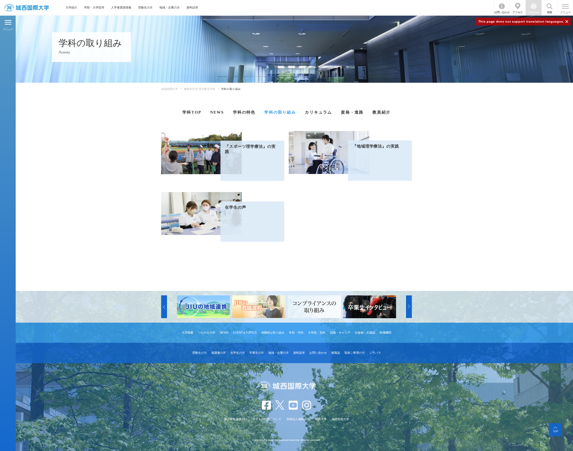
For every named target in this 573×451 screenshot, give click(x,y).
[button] (164, 306)
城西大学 (321, 419)
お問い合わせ (501, 12)
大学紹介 (71, 7)
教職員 (335, 352)
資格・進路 (352, 112)
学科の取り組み (280, 112)
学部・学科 (296, 332)
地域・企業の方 (169, 7)
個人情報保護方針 (235, 419)
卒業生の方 (256, 352)
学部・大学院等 (94, 7)
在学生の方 (237, 352)
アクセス (518, 12)
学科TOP (191, 112)
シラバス (375, 352)
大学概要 (187, 332)
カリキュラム (318, 112)
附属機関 (385, 332)
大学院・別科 (316, 332)
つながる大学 (206, 332)
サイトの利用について (266, 419)
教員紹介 (381, 112)
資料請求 (192, 7)
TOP (555, 431)
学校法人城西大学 (298, 419)
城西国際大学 (169, 89)
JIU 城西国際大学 (26, 8)
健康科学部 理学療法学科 (200, 89)
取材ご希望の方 (354, 352)
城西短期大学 (340, 419)
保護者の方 (218, 352)
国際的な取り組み (272, 332)
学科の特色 (244, 112)
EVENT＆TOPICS (245, 332)
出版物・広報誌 (365, 332)
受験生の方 (145, 7)
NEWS (217, 112)
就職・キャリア (340, 332)
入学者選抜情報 (121, 7)
